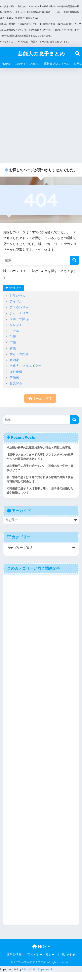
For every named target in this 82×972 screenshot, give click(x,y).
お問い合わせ (67, 954)
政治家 (14, 360)
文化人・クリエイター (25, 365)
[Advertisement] (41, 115)
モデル (14, 331)
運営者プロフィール (56, 63)
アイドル (16, 301)
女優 (13, 348)
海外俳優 (16, 371)
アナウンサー (19, 307)
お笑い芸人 (17, 295)
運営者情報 (14, 954)
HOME (6, 63)
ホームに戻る (42, 398)
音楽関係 (16, 383)
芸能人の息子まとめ (41, 53)
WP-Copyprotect (42, 969)
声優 (13, 342)
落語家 (14, 377)
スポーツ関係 (19, 319)
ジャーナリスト (21, 313)
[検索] (74, 260)
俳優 (13, 336)
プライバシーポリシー (40, 954)
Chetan (26, 969)
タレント (16, 325)
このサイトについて (27, 63)
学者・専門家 (19, 354)
